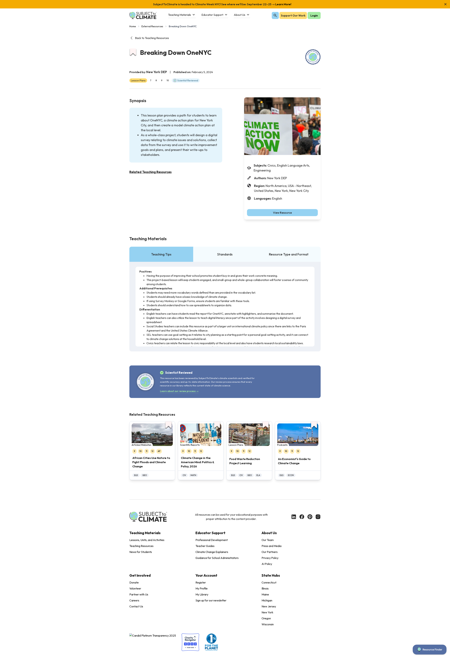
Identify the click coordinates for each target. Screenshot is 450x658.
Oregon (266, 618)
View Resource (282, 212)
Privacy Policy (270, 558)
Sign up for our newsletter (210, 600)
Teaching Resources (141, 546)
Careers (134, 600)
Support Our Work (293, 15)
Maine (265, 594)
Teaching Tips (161, 254)
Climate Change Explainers (211, 552)
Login (314, 15)
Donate (134, 582)
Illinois (265, 588)
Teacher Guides (204, 546)
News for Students (140, 552)
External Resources (152, 26)
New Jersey (269, 606)
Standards (225, 254)
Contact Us (136, 606)
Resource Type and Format (288, 254)
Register (200, 582)
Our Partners (270, 552)
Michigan (267, 600)
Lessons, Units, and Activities (146, 540)
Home (132, 26)
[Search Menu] (275, 15)
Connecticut (269, 582)
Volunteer (135, 588)
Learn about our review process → (179, 391)
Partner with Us (138, 594)
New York (267, 612)
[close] (445, 4)
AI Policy (267, 564)
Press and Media (271, 546)
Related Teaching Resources (150, 172)
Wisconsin (268, 624)
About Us (269, 533)
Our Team (268, 540)
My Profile (201, 588)
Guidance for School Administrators (217, 558)
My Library (201, 594)
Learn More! (283, 4)
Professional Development (211, 540)
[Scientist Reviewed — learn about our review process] (313, 57)
